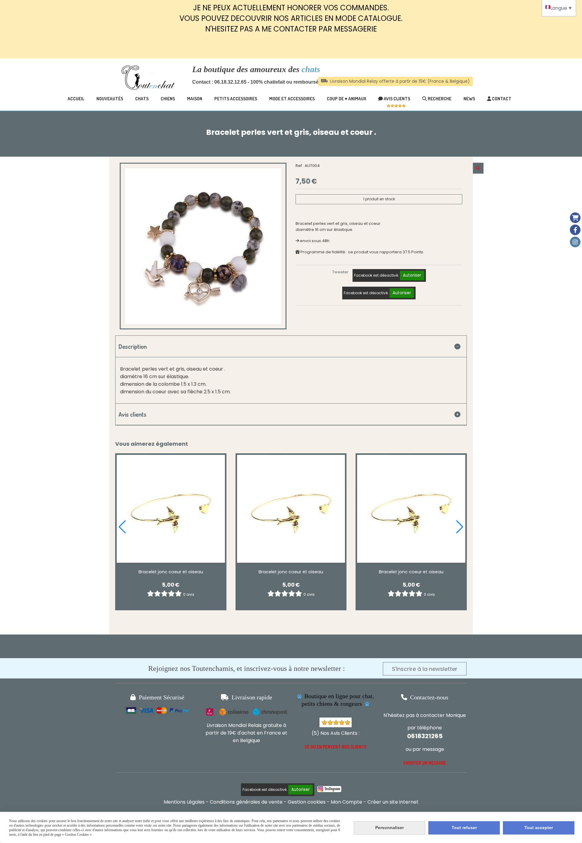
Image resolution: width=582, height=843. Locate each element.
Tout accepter (538, 827)
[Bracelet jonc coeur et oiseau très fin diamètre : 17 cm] (171, 509)
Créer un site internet (393, 801)
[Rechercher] (478, 168)
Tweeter (340, 272)
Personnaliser (389, 827)
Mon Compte (346, 801)
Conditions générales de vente (246, 801)
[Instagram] (575, 242)
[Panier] (575, 217)
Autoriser (412, 275)
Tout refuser (464, 827)
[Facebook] (575, 230)
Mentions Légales (184, 801)
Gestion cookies (307, 801)
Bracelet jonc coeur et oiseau (171, 572)
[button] (122, 527)
